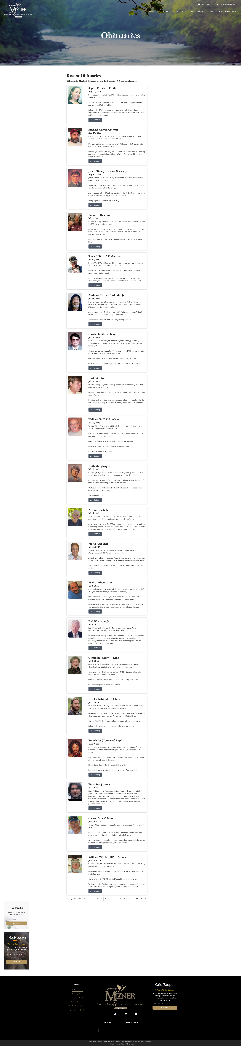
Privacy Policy (109, 1044)
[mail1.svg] (136, 1014)
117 (141, 899)
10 (128, 899)
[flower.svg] (126, 1014)
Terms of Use (120, 1044)
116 (137, 899)
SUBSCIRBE (16, 923)
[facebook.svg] (105, 1014)
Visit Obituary (95, 120)
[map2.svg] (115, 1014)
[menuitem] (154, 11)
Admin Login (130, 1044)
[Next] (145, 899)
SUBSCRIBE (16, 962)
